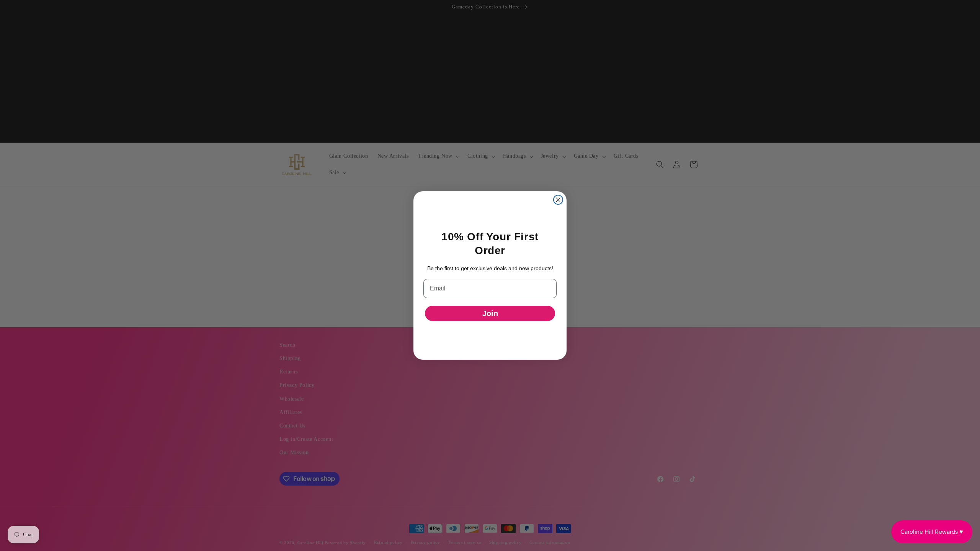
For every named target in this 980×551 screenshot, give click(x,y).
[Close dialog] (558, 199)
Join (490, 313)
